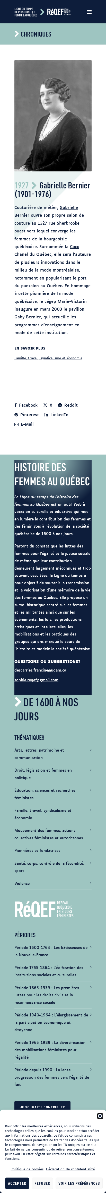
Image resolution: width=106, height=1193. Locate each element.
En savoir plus (29, 348)
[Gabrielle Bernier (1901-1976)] (53, 115)
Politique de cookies (27, 1169)
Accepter (17, 1183)
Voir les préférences (79, 1183)
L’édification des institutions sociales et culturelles (48, 971)
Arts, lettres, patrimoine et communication (39, 754)
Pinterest (29, 414)
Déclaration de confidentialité (70, 1169)
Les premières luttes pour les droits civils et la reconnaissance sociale (46, 994)
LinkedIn (58, 414)
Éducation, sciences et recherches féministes (44, 794)
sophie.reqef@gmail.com (36, 679)
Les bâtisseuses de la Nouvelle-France (50, 951)
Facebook (27, 405)
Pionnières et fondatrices (37, 850)
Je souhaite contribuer (42, 1107)
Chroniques (36, 33)
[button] (100, 1116)
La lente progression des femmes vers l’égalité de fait (51, 1076)
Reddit (70, 405)
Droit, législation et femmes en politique (43, 774)
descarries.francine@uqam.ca (40, 670)
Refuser (42, 1183)
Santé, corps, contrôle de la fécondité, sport (49, 867)
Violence (22, 883)
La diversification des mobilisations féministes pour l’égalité (49, 1049)
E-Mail (26, 424)
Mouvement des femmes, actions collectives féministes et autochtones (48, 834)
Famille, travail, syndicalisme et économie (48, 358)
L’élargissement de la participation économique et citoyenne (51, 1022)
